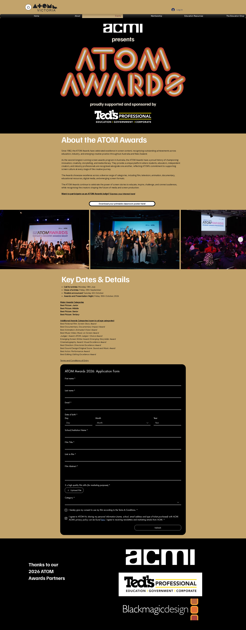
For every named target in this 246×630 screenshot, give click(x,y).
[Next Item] (240, 239)
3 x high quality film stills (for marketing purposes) (87, 485)
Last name (70, 390)
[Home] (28, 7)
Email (68, 402)
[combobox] (123, 423)
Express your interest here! (98, 193)
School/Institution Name (76, 430)
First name (70, 378)
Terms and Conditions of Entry (74, 360)
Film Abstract (71, 466)
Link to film (70, 454)
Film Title (69, 442)
